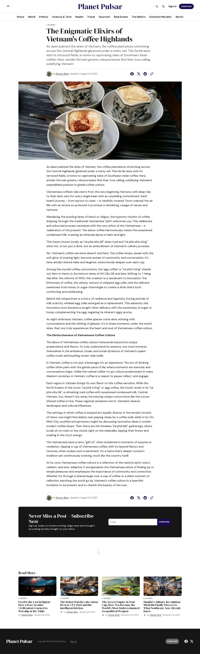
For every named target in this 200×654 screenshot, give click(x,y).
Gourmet (51, 25)
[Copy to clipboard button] (151, 74)
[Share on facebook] (132, 74)
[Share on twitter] (138, 74)
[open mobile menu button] (8, 6)
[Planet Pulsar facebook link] (186, 641)
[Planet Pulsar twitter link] (191, 641)
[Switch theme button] (163, 6)
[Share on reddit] (145, 74)
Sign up (73, 641)
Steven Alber (62, 73)
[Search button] (156, 6)
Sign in (172, 6)
